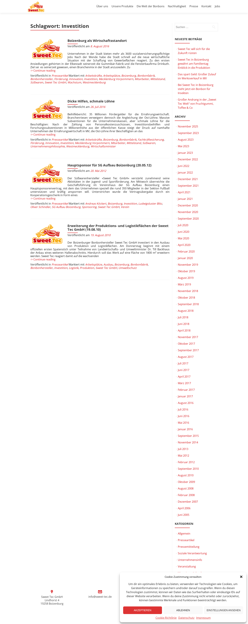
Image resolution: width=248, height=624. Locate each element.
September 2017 (188, 350)
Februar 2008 (186, 495)
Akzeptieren (142, 610)
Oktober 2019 (186, 271)
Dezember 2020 (188, 205)
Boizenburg (128, 75)
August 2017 (186, 357)
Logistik (73, 268)
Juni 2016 (183, 416)
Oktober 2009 (186, 482)
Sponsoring (89, 207)
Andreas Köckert (95, 203)
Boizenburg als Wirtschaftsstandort (97, 40)
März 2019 (184, 284)
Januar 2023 (185, 153)
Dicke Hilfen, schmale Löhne (91, 101)
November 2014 (188, 442)
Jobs (217, 6)
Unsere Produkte (122, 6)
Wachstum (74, 82)
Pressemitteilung (188, 547)
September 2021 (188, 186)
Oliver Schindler (40, 207)
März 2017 (184, 383)
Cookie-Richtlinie (166, 618)
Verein (125, 207)
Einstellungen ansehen (224, 610)
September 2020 (188, 218)
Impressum (203, 618)
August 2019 (186, 278)
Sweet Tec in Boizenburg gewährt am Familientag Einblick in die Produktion (194, 64)
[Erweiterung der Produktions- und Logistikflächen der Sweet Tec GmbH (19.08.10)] (47, 234)
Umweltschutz (127, 268)
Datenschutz (186, 618)
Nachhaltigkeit (177, 6)
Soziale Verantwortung (192, 553)
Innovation (76, 79)
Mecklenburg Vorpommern (116, 79)
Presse (193, 6)
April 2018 (184, 330)
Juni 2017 (183, 370)
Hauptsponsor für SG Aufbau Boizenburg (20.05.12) (109, 165)
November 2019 (188, 265)
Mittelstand (157, 79)
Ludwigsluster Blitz (150, 203)
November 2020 (188, 212)
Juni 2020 (183, 232)
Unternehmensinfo (190, 560)
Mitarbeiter (142, 79)
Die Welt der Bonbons (150, 6)
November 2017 (188, 337)
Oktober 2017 (186, 344)
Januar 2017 (185, 396)
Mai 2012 (183, 455)
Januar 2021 (185, 199)
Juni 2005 (183, 515)
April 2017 (184, 376)
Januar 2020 (185, 258)
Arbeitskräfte (93, 75)
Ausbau (108, 264)
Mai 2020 (183, 238)
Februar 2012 (186, 462)
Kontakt (206, 6)
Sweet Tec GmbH (55, 82)
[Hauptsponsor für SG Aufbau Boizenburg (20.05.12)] (47, 174)
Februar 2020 (186, 251)
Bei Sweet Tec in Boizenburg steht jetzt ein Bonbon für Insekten (195, 89)
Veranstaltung (187, 566)
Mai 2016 (183, 422)
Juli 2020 (183, 225)
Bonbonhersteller (41, 79)
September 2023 (188, 133)
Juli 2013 (183, 449)
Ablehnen (183, 610)
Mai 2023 (183, 146)
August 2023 (186, 139)
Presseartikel (60, 75)
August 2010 (186, 475)
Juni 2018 (183, 324)
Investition (90, 79)
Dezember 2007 (188, 501)
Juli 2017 (183, 363)
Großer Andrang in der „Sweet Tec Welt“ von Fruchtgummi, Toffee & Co (197, 104)
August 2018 (186, 311)
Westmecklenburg (94, 82)
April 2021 (184, 192)
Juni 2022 (183, 166)
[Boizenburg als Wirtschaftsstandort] (47, 49)
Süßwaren (36, 82)
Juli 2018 (183, 317)
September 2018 (188, 304)
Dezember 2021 (188, 179)
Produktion (87, 268)
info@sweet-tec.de (100, 597)
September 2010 (188, 469)
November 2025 (188, 126)
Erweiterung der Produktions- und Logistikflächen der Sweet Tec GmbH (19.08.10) (118, 227)
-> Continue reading (43, 70)
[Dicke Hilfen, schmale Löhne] (47, 110)
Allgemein (184, 533)
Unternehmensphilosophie (47, 146)
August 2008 (186, 488)
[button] (241, 576)
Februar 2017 (186, 390)
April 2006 (184, 508)
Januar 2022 (185, 172)
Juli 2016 (183, 409)
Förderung (61, 79)
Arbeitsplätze (111, 75)
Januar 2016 (185, 429)
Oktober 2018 (186, 297)
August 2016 (186, 403)
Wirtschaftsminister (103, 146)
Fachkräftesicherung (151, 139)
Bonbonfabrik (146, 75)
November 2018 (188, 291)
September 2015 (188, 436)
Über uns (102, 6)
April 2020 (184, 245)
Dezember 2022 (188, 159)
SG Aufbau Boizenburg (66, 207)
